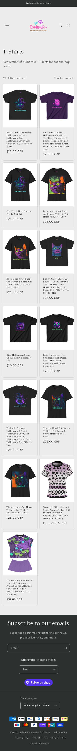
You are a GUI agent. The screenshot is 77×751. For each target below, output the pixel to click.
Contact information (40, 743)
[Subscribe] (66, 648)
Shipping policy (58, 738)
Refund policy (60, 732)
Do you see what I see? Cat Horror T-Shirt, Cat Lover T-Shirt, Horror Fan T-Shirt (19, 283)
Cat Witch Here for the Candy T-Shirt (19, 213)
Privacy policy (21, 738)
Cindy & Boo (24, 732)
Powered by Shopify (40, 732)
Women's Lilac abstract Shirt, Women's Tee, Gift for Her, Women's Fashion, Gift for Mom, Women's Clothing (56, 513)
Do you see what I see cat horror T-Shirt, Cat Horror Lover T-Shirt (55, 214)
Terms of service (40, 738)
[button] (7, 25)
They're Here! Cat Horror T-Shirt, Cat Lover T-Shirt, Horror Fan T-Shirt (56, 432)
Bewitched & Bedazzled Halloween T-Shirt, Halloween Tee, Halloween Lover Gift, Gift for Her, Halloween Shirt (19, 139)
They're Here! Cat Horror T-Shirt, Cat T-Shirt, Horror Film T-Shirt (19, 510)
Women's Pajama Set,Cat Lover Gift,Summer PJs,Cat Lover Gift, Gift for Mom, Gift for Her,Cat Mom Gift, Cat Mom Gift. (19, 587)
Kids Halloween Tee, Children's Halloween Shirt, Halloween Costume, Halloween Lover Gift (55, 361)
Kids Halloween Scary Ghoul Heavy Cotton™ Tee (18, 358)
